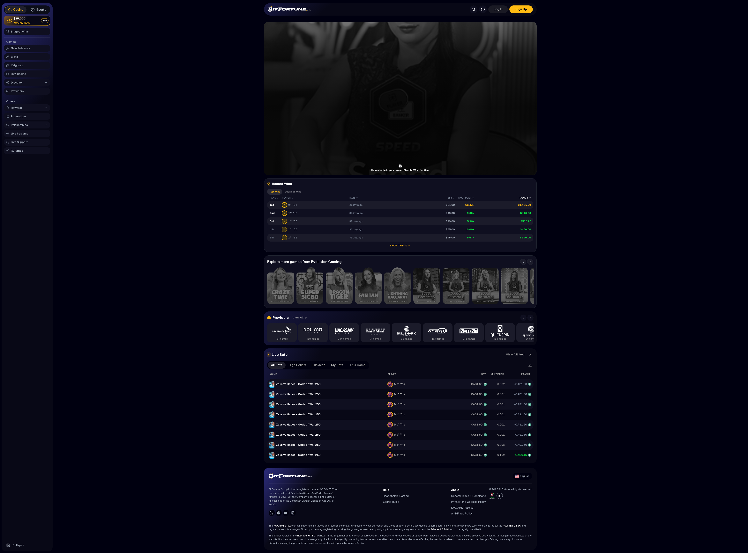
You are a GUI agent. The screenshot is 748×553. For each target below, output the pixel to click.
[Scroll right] (530, 262)
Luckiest (318, 365)
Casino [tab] (18, 10)
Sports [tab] (41, 10)
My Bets (337, 365)
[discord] (286, 513)
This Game (357, 365)
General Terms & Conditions (468, 496)
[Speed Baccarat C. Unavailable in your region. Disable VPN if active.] (485, 285)
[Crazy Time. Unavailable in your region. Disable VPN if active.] (280, 285)
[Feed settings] (530, 365)
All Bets (276, 365)
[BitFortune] (289, 9)
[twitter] (272, 513)
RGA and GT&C (282, 525)
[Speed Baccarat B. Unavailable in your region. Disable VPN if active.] (456, 285)
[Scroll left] (523, 262)
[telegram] (279, 513)
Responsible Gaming (396, 496)
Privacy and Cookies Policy (468, 502)
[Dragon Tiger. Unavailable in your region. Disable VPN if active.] (339, 285)
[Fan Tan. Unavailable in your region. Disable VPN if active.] (368, 285)
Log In (498, 9)
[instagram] (293, 513)
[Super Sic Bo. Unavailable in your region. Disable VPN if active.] (309, 285)
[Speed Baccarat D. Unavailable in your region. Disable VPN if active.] (514, 285)
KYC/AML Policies (462, 507)
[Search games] (473, 9)
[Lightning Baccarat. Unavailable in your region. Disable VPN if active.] (397, 285)
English (524, 476)
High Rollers (297, 365)
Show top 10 (398, 245)
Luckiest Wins (293, 191)
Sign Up (521, 9)
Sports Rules (391, 502)
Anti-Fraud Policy (462, 513)
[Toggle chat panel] (483, 9)
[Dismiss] (530, 355)
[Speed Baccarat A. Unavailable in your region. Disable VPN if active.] (426, 285)
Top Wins (274, 191)
